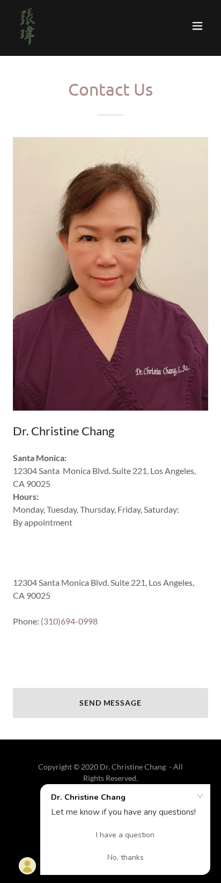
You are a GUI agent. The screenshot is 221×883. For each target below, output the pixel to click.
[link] (27, 25)
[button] (197, 26)
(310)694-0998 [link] (69, 621)
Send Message (110, 702)
